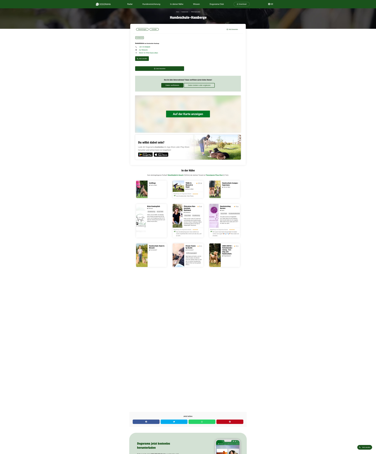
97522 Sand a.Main (195, 12)
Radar (130, 4)
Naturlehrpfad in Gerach (175, 175)
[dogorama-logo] (103, 4)
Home (177, 12)
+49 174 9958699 (144, 47)
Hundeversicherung (151, 4)
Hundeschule (139, 37)
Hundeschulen (184, 12)
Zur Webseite (143, 50)
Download (242, 4)
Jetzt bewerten (233, 29)
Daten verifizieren (172, 85)
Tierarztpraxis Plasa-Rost (214, 175)
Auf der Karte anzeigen (188, 114)
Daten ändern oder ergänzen (199, 85)
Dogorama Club (217, 4)
